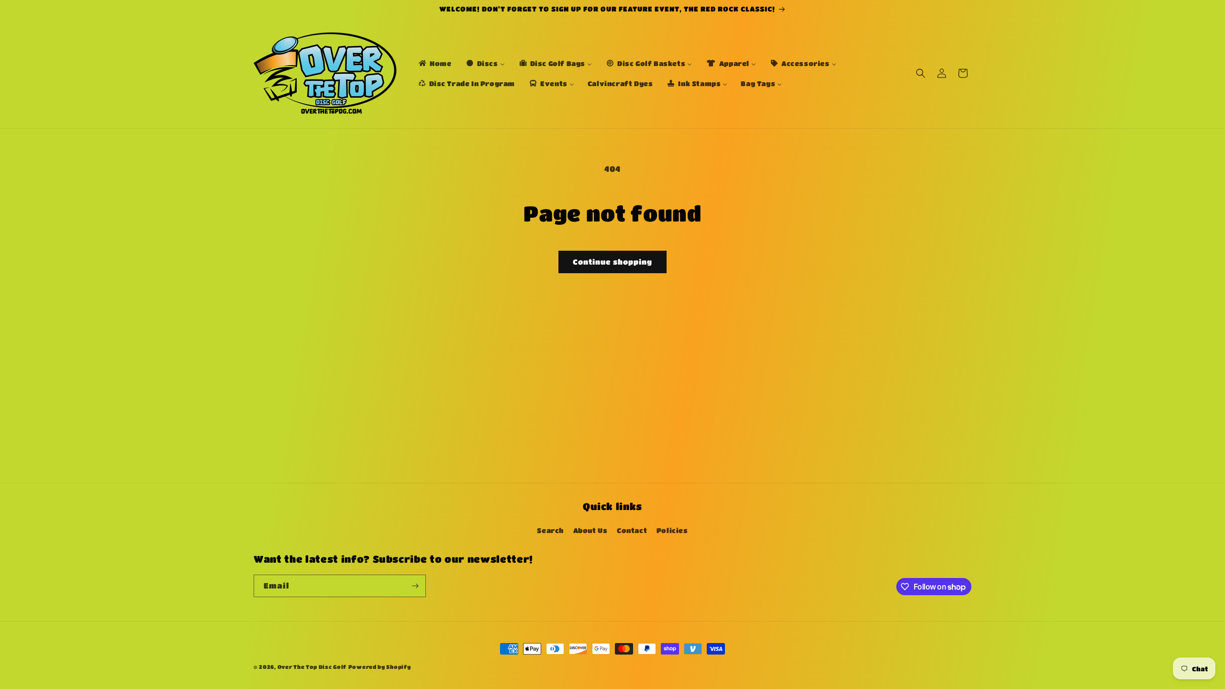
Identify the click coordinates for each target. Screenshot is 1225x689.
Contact (632, 530)
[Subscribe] (414, 586)
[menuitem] (434, 63)
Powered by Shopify (379, 667)
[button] (920, 73)
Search (550, 530)
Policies (672, 530)
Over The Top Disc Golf (312, 667)
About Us (590, 530)
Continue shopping (612, 261)
